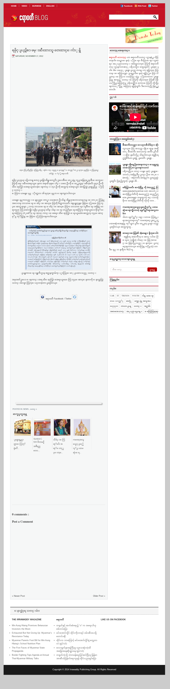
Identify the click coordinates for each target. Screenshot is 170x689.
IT (118, 296)
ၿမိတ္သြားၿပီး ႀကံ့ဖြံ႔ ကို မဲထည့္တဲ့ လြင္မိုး (142, 187)
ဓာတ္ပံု (129, 301)
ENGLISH (50, 6)
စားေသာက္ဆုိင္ (116, 301)
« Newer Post (18, 596)
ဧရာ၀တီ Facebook (54, 298)
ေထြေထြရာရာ (151, 311)
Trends (125, 296)
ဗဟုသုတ (114, 306)
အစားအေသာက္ (117, 311)
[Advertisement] (58, 84)
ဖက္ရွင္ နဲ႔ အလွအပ (142, 301)
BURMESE (36, 6)
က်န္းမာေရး (148, 296)
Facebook (128, 6)
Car (112, 296)
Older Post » (99, 596)
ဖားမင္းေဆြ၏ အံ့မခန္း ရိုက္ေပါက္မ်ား (142, 233)
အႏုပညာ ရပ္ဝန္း (134, 311)
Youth (135, 296)
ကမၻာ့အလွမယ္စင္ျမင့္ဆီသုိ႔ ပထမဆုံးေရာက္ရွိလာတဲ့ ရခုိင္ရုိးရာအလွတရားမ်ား (142, 210)
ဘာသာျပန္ (126, 306)
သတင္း (33, 409)
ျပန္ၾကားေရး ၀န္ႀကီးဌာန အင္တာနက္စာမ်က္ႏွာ (42, 273)
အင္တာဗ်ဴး (147, 306)
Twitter (155, 6)
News (26, 409)
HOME (13, 6)
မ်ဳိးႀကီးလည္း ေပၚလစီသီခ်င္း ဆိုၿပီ (142, 145)
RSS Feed (142, 6)
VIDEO (24, 6)
